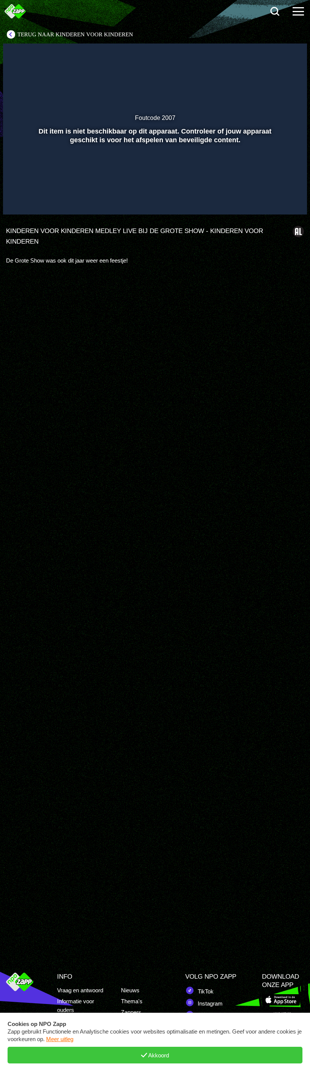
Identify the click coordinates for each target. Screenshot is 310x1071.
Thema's (132, 1001)
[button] (18, 197)
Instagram (209, 1003)
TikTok (205, 991)
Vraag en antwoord (80, 990)
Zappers (131, 1012)
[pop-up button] (276, 197)
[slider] (154, 182)
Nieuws (130, 990)
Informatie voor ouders (75, 1005)
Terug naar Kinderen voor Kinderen (75, 34)
